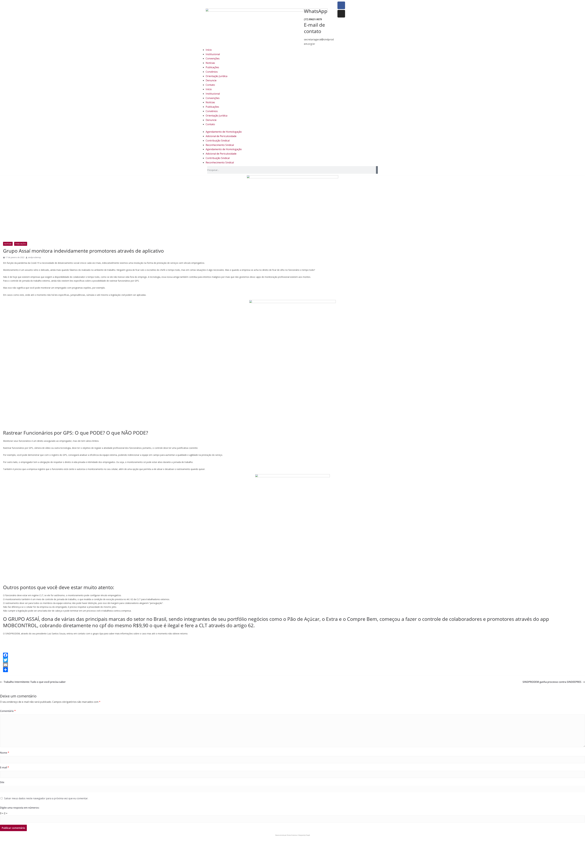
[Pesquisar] (377, 170)
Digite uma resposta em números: (19, 807)
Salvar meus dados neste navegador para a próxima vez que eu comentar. (46, 798)
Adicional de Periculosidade (221, 136)
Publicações (212, 67)
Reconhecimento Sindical (220, 145)
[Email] (292, 664)
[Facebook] (341, 5)
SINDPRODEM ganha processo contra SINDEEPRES (552, 682)
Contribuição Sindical (218, 140)
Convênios (212, 71)
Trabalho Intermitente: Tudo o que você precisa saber (35, 682)
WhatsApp (315, 11)
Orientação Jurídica (216, 76)
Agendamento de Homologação (224, 131)
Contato (210, 84)
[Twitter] (292, 660)
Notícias (210, 63)
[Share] (292, 669)
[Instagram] (341, 14)
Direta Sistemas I (292, 835)
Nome (4, 752)
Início (209, 49)
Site (2, 782)
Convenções (213, 58)
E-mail (4, 767)
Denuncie (211, 80)
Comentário (8, 711)
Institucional (213, 54)
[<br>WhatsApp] (298, 5)
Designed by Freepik (304, 835)
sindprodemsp (34, 257)
